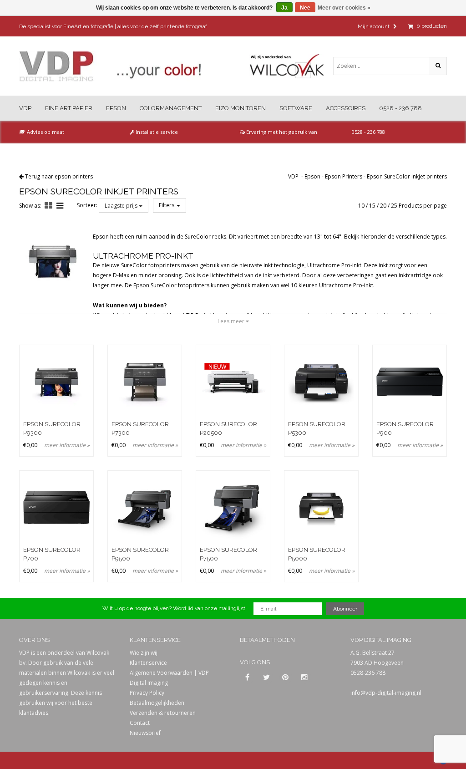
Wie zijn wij (143, 653)
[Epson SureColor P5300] (321, 382)
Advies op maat (44, 131)
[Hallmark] (291, 66)
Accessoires (345, 108)
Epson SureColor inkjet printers (407, 176)
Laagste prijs (122, 205)
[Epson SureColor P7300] (144, 382)
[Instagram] (304, 677)
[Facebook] (247, 677)
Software (295, 108)
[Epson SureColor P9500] (144, 507)
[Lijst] (59, 205)
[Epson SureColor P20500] (233, 382)
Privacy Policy (147, 693)
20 (383, 205)
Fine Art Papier (68, 108)
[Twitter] (266, 677)
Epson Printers (343, 176)
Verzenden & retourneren (163, 713)
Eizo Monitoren (240, 108)
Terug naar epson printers (59, 176)
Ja (284, 8)
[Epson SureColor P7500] (233, 507)
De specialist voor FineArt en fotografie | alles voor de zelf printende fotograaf (113, 26)
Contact (140, 723)
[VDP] (110, 66)
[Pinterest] (285, 677)
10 (361, 205)
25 (394, 205)
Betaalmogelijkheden (157, 703)
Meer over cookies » (344, 8)
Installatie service (156, 131)
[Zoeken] (437, 66)
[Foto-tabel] (48, 205)
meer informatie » (67, 445)
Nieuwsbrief (145, 733)
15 (372, 205)
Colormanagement (171, 108)
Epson (116, 108)
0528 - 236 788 (400, 108)
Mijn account (374, 26)
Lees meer (232, 321)
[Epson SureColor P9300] (56, 382)
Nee (305, 8)
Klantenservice (148, 663)
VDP (25, 108)
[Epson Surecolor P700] (56, 507)
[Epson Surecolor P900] (409, 382)
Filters (167, 205)
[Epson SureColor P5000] (321, 507)
